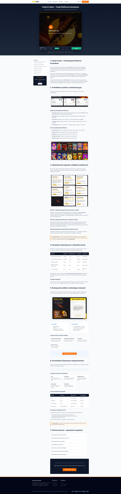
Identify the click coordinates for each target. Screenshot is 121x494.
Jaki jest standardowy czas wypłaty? (58, 441)
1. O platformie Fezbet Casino (38, 62)
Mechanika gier (54, 482)
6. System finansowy (37, 72)
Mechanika (61, 1)
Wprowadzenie (55, 1)
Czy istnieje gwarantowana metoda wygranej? (59, 451)
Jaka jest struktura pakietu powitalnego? (58, 447)
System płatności (55, 485)
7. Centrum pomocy (36, 73)
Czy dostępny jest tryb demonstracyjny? (58, 434)
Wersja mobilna (54, 484)
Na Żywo (66, 48)
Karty (63, 48)
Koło (60, 48)
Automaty (56, 48)
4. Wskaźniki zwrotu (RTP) (37, 68)
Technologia (66, 1)
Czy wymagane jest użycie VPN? (57, 444)
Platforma (49, 1)
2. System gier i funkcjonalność (38, 64)
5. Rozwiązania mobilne (37, 70)
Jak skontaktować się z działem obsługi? (58, 454)
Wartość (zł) (42, 47)
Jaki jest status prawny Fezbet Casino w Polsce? (60, 438)
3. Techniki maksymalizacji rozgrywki (39, 66)
